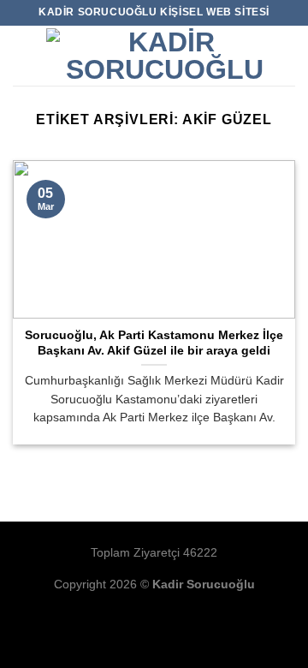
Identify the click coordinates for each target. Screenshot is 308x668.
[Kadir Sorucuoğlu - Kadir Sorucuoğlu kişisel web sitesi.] (164, 55)
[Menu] (23, 55)
